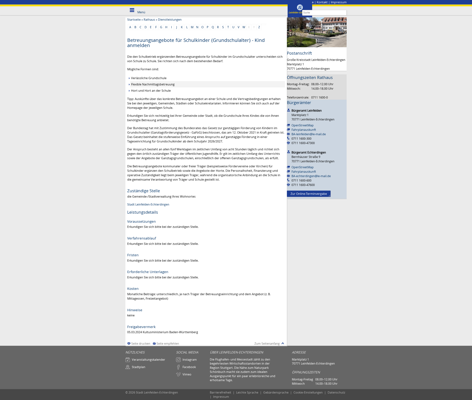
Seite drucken (140, 344)
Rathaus (149, 20)
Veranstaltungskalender (148, 360)
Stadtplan (138, 367)
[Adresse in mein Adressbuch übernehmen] (288, 110)
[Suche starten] (343, 12)
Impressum (339, 2)
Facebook (189, 367)
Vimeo (187, 374)
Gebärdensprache (276, 392)
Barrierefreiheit (220, 392)
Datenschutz (336, 392)
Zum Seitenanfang (267, 344)
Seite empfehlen (168, 344)
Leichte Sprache (247, 392)
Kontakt (322, 2)
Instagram (190, 360)
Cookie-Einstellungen (308, 392)
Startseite (134, 20)
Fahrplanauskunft (303, 130)
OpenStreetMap (302, 125)
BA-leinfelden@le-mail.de (308, 134)
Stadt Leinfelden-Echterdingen (148, 204)
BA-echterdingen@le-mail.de (311, 176)
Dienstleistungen (170, 20)
